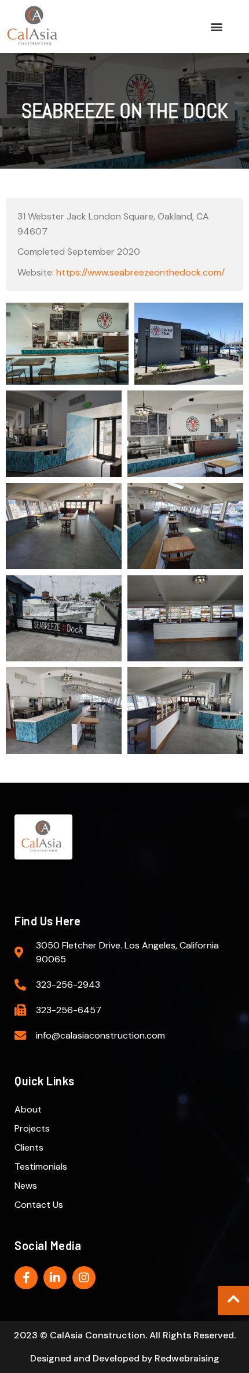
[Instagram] (84, 1277)
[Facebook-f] (26, 1277)
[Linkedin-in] (55, 1277)
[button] (216, 26)
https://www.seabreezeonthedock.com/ (140, 272)
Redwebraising (187, 1358)
